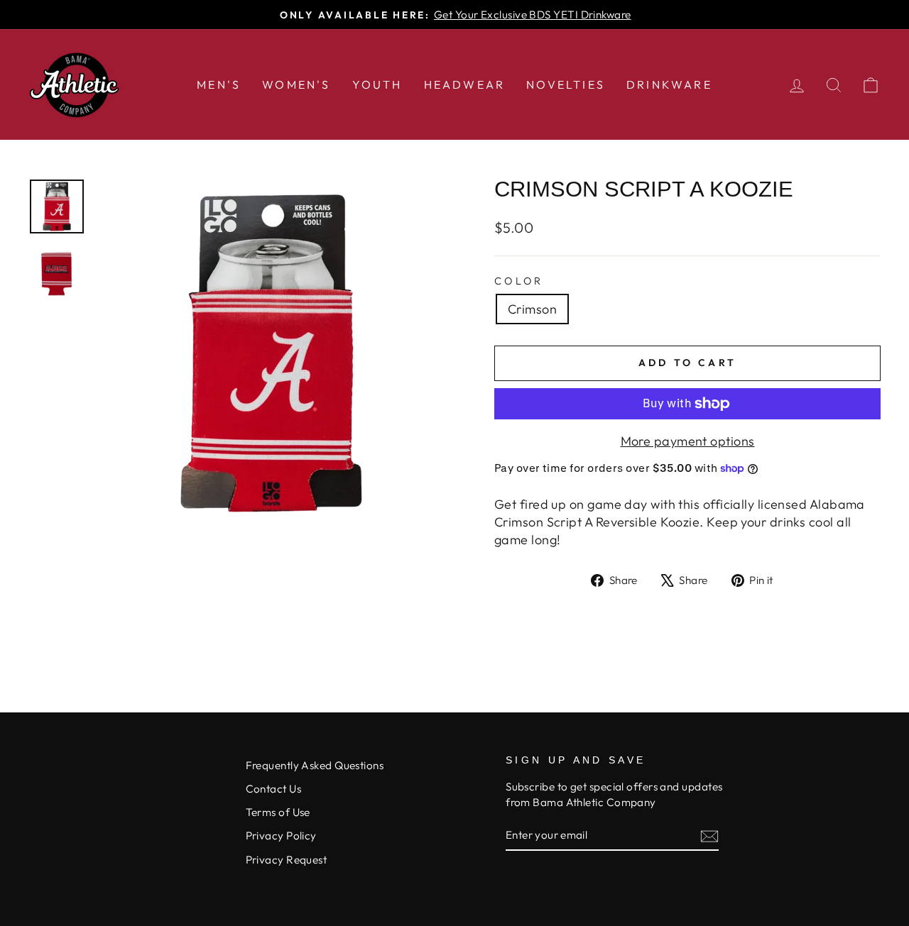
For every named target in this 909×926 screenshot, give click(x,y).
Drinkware (669, 84)
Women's (296, 84)
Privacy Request (286, 859)
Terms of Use (278, 812)
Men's (219, 84)
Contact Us (274, 788)
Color (519, 281)
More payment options (688, 441)
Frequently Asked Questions (315, 765)
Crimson (532, 309)
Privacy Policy (281, 835)
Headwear (465, 84)
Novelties (565, 84)
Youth (377, 84)
